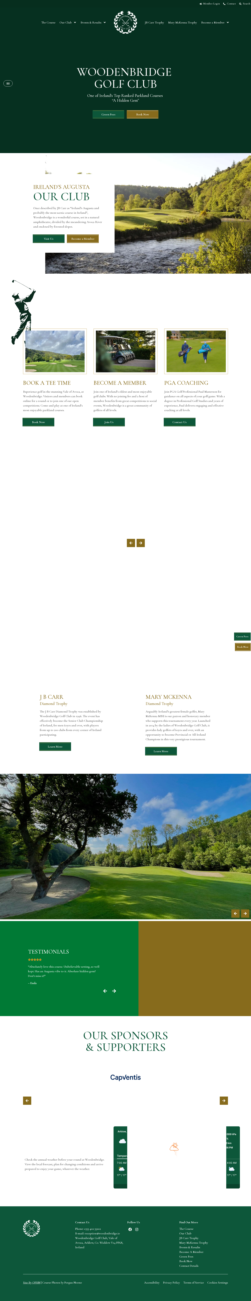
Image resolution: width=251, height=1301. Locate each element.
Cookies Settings (217, 1282)
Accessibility (152, 1282)
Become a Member (213, 22)
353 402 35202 (93, 1229)
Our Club (66, 22)
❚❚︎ (8, 83)
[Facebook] (130, 1229)
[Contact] (224, 4)
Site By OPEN (31, 1282)
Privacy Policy (171, 1282)
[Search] (240, 4)
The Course (48, 22)
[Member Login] (201, 4)
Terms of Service (193, 1282)
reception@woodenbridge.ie (102, 1233)
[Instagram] (137, 1229)
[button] (131, 543)
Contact (231, 3)
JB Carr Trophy (154, 22)
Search (246, 3)
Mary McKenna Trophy (182, 22)
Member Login (211, 3)
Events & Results (91, 22)
